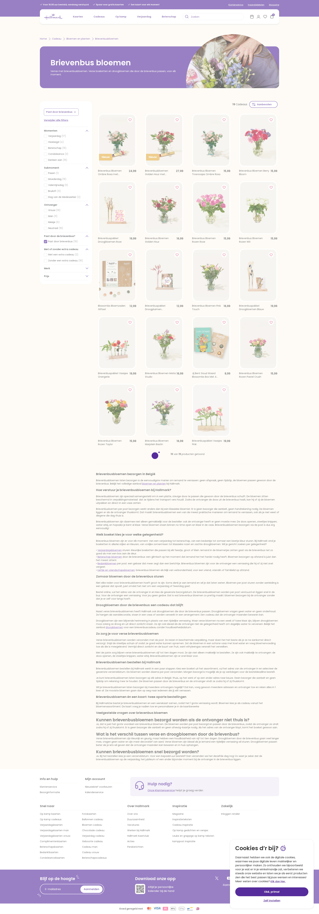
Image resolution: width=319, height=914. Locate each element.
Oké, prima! (272, 892)
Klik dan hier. (278, 881)
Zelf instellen (272, 900)
